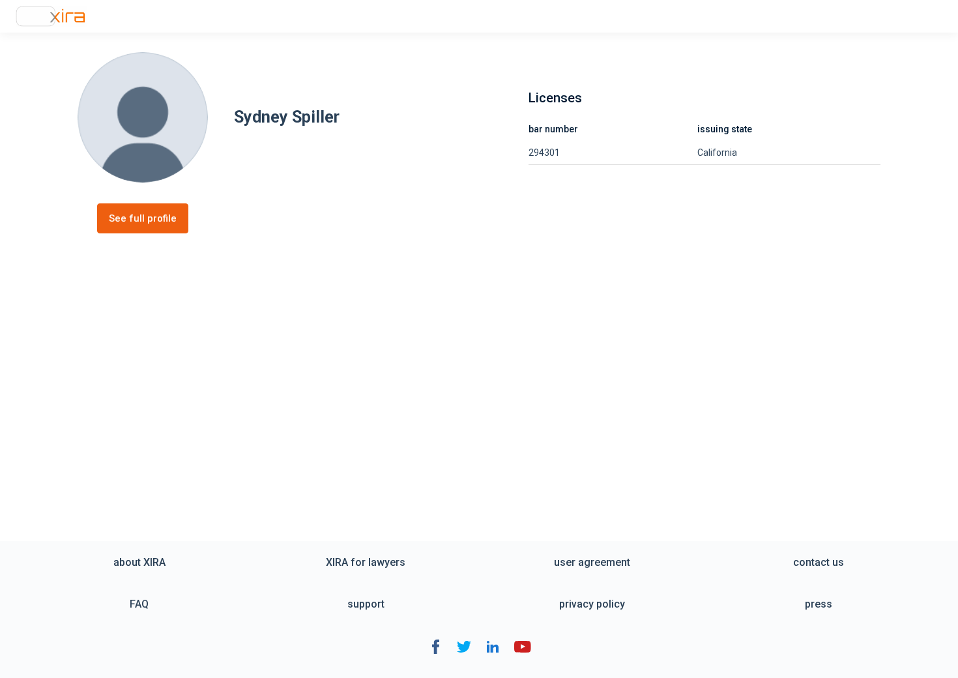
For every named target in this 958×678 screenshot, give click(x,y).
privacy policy (592, 604)
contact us (818, 562)
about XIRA (139, 562)
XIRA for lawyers (365, 562)
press (818, 604)
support (366, 604)
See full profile (143, 218)
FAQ (139, 604)
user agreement (592, 562)
